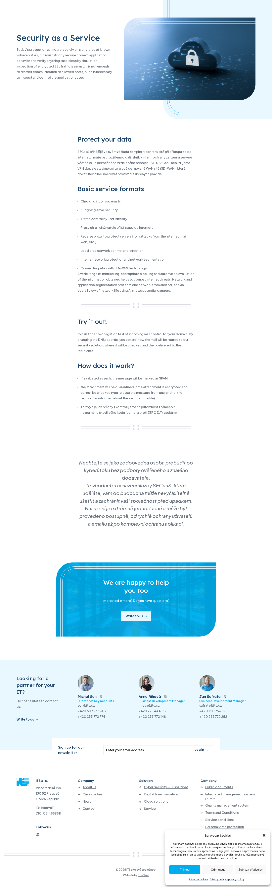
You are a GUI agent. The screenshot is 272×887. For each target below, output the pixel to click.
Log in (200, 749)
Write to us (134, 616)
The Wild (143, 875)
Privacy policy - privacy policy (227, 879)
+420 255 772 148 (152, 716)
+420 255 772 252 (213, 716)
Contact (89, 809)
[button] (264, 835)
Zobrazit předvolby (251, 869)
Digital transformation (161, 794)
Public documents (219, 787)
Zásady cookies (198, 879)
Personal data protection (224, 827)
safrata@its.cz (210, 705)
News (87, 801)
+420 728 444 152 (152, 711)
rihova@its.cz (149, 705)
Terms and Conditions (222, 813)
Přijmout (184, 869)
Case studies (92, 794)
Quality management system (227, 805)
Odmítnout (218, 869)
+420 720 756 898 (213, 711)
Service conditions (219, 820)
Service (150, 809)
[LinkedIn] (37, 834)
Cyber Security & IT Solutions (166, 787)
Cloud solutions (156, 801)
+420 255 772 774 (91, 716)
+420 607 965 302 (92, 711)
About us (89, 787)
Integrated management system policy (230, 796)
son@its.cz (86, 705)
